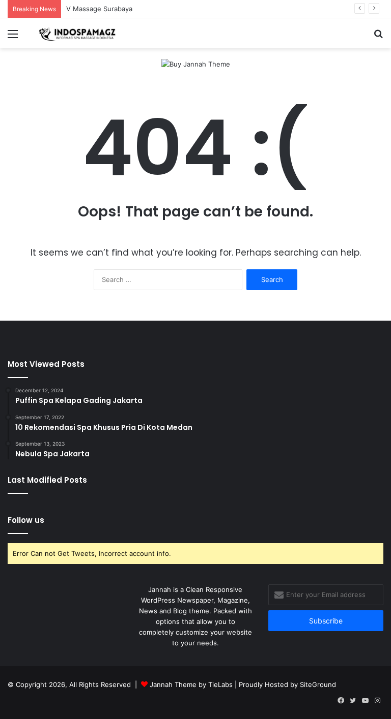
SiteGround (318, 684)
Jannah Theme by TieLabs (191, 684)
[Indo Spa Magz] (79, 33)
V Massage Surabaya (99, 9)
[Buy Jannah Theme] (195, 63)
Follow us (26, 520)
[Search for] (378, 37)
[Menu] (13, 37)
